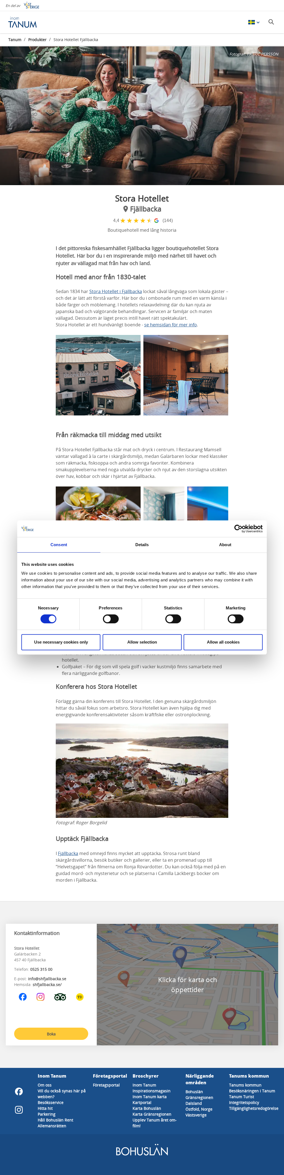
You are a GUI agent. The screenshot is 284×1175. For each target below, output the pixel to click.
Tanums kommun (245, 1085)
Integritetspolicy (244, 1102)
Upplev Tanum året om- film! (155, 1122)
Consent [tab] (58, 544)
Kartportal (142, 1102)
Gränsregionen (199, 1097)
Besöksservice (51, 1102)
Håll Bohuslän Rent (55, 1120)
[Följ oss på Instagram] (40, 997)
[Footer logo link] (142, 1154)
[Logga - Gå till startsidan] (27, 22)
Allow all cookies (223, 642)
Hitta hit (45, 1108)
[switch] (111, 618)
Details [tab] (142, 544)
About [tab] (225, 544)
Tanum (14, 39)
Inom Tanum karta (150, 1096)
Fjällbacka (68, 853)
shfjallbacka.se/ (47, 984)
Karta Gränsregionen (152, 1114)
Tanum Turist (241, 1096)
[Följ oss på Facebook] (23, 997)
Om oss (45, 1085)
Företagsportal (106, 1085)
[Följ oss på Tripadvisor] (60, 997)
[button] (142, 115)
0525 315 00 (41, 969)
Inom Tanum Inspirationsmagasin (152, 1087)
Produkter (37, 39)
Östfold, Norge (199, 1109)
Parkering (46, 1114)
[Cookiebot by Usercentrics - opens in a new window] (238, 529)
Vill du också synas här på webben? (62, 1093)
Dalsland (194, 1103)
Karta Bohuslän (147, 1108)
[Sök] (271, 22)
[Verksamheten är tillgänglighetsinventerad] (80, 997)
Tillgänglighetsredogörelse (253, 1108)
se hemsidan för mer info (170, 325)
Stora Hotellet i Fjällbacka (115, 291)
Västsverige (196, 1115)
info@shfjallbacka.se (47, 978)
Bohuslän (194, 1091)
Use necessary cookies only (61, 642)
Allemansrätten (52, 1125)
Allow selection (142, 642)
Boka (51, 1034)
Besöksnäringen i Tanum (252, 1090)
